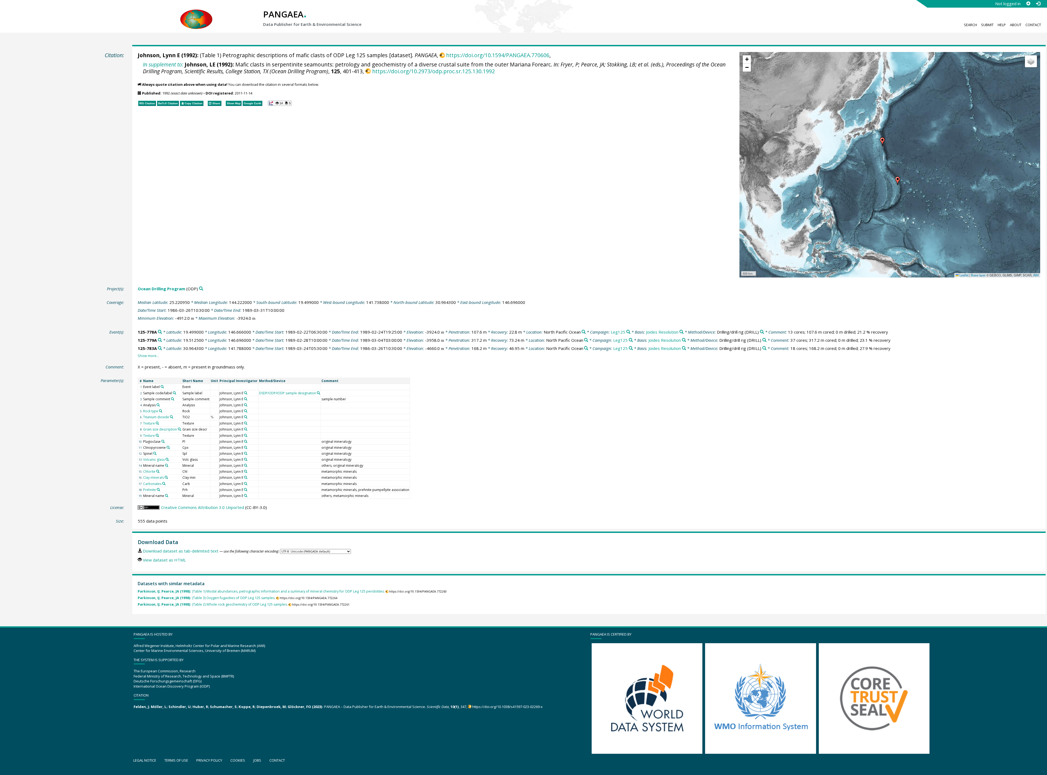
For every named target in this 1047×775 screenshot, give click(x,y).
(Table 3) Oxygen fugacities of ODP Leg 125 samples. (206, 598)
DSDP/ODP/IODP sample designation (287, 393)
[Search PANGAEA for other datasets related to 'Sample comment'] (172, 399)
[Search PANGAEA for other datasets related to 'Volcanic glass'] (167, 459)
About (1015, 24)
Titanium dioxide (156, 417)
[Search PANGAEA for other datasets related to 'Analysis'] (158, 405)
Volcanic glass (154, 459)
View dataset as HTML (164, 560)
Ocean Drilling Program (161, 288)
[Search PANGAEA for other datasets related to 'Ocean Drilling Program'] (201, 289)
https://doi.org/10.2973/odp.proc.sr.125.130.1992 (433, 71)
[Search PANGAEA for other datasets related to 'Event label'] (162, 386)
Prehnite (149, 489)
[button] (897, 180)
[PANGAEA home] (196, 14)
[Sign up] (1028, 3)
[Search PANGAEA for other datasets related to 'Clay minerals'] (166, 477)
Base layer (978, 275)
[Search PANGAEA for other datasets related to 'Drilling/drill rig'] (762, 332)
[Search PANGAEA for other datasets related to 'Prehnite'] (158, 489)
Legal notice (144, 760)
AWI (1036, 275)
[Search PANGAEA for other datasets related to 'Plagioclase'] (163, 441)
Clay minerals (153, 477)
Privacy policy (209, 760)
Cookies (237, 760)
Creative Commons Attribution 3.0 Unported (202, 507)
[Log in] (1038, 3)
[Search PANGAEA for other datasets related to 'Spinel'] (155, 453)
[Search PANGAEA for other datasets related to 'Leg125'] (628, 332)
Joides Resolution (662, 332)
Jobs (257, 760)
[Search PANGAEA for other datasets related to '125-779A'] (160, 340)
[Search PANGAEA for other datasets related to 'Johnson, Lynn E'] (245, 393)
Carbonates (152, 483)
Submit (987, 24)
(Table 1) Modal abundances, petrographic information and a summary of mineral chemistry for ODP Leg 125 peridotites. (261, 591)
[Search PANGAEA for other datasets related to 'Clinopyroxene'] (168, 447)
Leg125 (618, 332)
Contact (1033, 24)
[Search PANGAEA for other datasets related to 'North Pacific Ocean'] (584, 332)
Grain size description (160, 429)
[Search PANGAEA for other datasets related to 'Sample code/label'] (174, 393)
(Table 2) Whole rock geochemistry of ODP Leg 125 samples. (213, 604)
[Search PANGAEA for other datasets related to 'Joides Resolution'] (681, 332)
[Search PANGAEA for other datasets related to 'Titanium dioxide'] (171, 417)
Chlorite (149, 471)
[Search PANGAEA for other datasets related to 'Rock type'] (160, 411)
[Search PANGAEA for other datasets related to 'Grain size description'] (179, 429)
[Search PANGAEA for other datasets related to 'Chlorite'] (158, 471)
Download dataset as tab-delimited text (180, 551)
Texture (149, 423)
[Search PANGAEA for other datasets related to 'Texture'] (157, 423)
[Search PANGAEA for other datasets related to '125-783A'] (160, 348)
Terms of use (176, 760)
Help (1002, 24)
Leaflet (963, 275)
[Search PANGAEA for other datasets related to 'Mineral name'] (166, 465)
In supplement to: (163, 64)
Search (970, 24)
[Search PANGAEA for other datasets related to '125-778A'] (160, 332)
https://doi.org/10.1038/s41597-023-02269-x (507, 706)
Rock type (150, 411)
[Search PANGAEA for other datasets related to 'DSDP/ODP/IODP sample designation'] (318, 393)
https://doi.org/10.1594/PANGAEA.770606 (497, 55)
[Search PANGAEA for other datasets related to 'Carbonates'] (164, 483)
